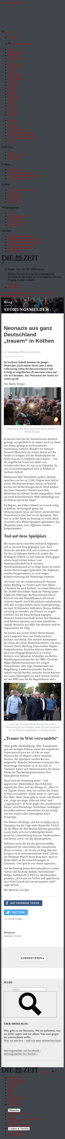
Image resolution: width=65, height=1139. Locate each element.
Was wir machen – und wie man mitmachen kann (32, 1040)
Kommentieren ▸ (32, 958)
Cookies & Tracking (18, 1128)
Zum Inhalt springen (12, 2)
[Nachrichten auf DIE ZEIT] (20, 260)
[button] (6, 31)
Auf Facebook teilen (24, 903)
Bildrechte (14, 1110)
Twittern (18, 912)
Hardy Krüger (15, 918)
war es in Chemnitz (41, 465)
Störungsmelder (26, 309)
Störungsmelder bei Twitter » (21, 1053)
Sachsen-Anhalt (12, 936)
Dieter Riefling (13, 585)
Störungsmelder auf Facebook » (22, 1050)
